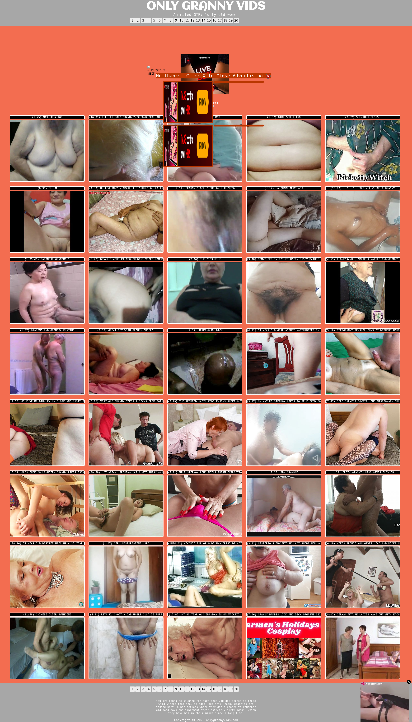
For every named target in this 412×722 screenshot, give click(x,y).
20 (236, 20)
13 (198, 20)
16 (214, 20)
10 (181, 20)
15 (209, 20)
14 (203, 20)
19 (231, 20)
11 (187, 20)
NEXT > (152, 73)
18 (225, 20)
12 (192, 20)
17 (220, 20)
